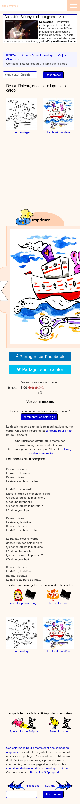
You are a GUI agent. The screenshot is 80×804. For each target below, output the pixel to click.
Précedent (32, 785)
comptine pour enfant (59, 430)
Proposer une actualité (61, 41)
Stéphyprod (10, 5)
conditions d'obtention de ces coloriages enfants (37, 768)
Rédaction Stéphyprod (44, 772)
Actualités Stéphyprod (21, 17)
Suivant (50, 785)
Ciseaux (11, 59)
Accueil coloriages (43, 55)
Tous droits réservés (39, 453)
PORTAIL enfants (17, 55)
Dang (67, 449)
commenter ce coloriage (39, 417)
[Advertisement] (42, 160)
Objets (62, 55)
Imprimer (41, 220)
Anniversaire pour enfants (55, 22)
